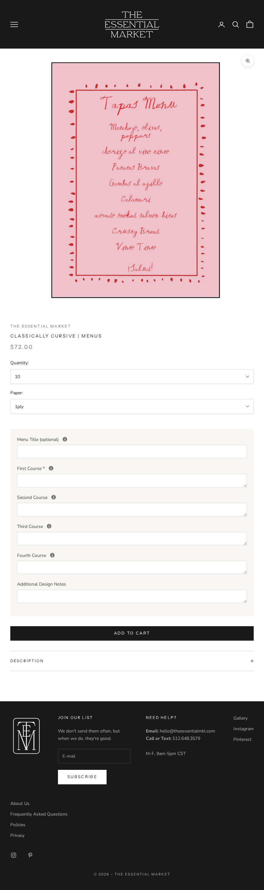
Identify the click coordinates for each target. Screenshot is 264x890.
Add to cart (132, 633)
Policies (17, 825)
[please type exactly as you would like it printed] (51, 468)
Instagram (243, 729)
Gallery (240, 718)
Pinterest (242, 739)
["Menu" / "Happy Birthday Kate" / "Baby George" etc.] (64, 439)
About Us (20, 803)
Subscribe (82, 777)
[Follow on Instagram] (13, 855)
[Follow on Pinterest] (30, 855)
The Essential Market (40, 326)
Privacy (17, 835)
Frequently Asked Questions (39, 814)
